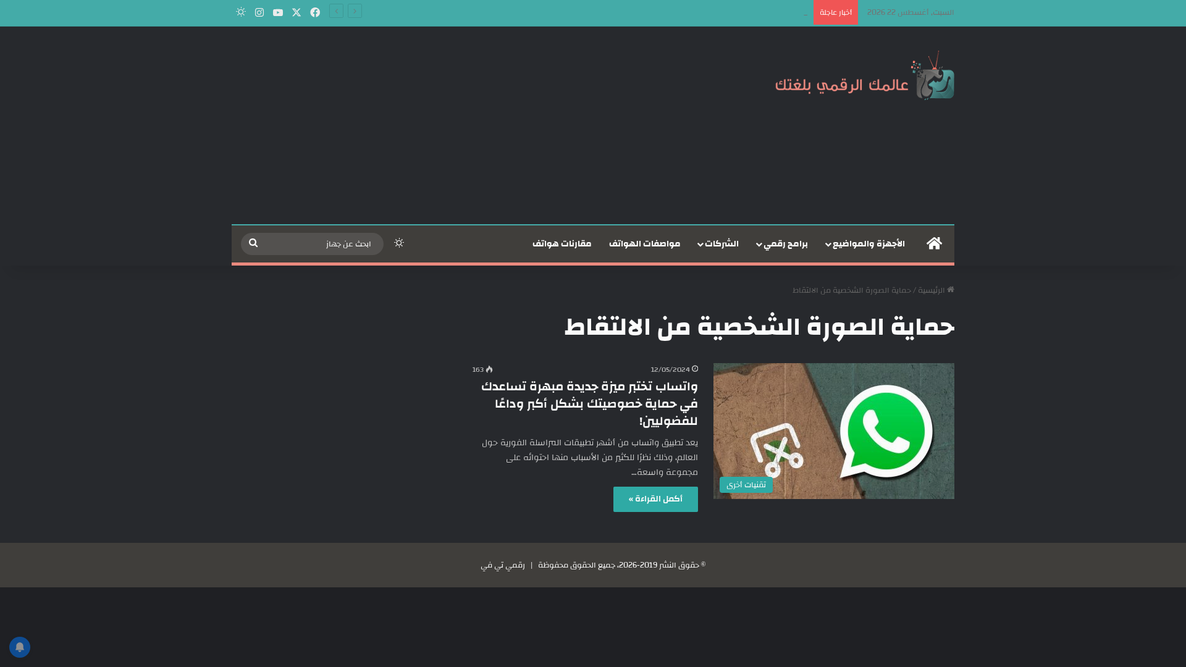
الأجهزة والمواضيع (869, 244)
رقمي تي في (503, 565)
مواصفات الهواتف (645, 244)
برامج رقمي (785, 244)
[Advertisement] (469, 125)
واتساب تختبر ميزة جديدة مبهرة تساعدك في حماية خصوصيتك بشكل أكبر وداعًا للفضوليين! (589, 403)
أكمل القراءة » (656, 499)
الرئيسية (932, 290)
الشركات (722, 244)
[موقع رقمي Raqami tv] (864, 73)
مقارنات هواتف (562, 244)
